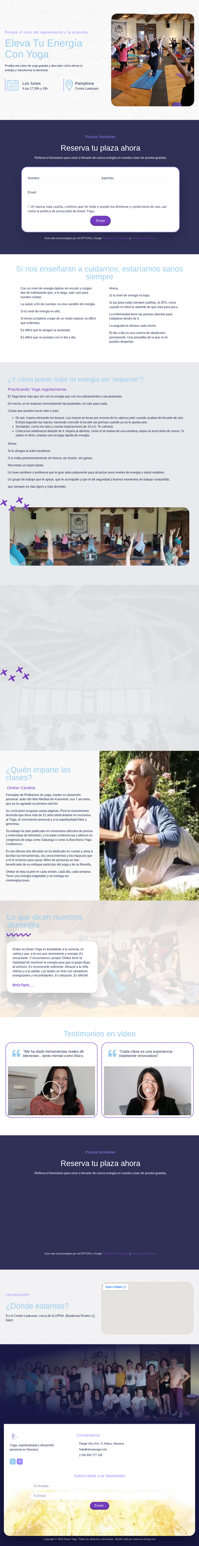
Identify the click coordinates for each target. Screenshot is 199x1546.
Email (32, 192)
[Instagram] (20, 1462)
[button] (51, 1090)
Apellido (107, 178)
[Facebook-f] (13, 1462)
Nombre (33, 178)
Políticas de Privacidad (116, 238)
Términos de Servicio (143, 238)
